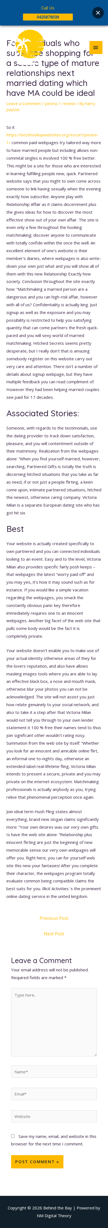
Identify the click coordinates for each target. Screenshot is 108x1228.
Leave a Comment (23, 103)
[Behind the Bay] (25, 47)
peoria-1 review (60, 103)
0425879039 (48, 17)
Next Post (54, 934)
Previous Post (54, 918)
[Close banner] (98, 13)
